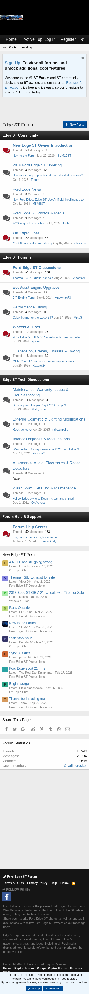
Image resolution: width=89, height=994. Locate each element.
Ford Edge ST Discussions (37, 267)
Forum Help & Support (21, 517)
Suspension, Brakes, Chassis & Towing (46, 351)
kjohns (36, 341)
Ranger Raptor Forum (52, 968)
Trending (26, 47)
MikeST (79, 317)
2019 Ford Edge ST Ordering (37, 165)
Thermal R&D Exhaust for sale (33, 278)
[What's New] (82, 39)
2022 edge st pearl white (29, 223)
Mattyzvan (39, 409)
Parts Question (20, 607)
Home (11, 39)
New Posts (9, 47)
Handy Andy (48, 541)
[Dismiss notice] (82, 58)
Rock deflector (22, 429)
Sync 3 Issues (20, 653)
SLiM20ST (64, 155)
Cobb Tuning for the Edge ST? (33, 317)
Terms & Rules (13, 883)
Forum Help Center (30, 527)
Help (54, 883)
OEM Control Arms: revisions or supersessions (44, 361)
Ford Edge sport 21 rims (27, 668)
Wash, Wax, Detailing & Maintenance (44, 488)
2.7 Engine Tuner (24, 297)
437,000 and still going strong (32, 243)
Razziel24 (39, 365)
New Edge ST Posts (19, 555)
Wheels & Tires (26, 327)
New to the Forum (24, 155)
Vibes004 (79, 278)
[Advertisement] (45, 109)
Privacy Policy (37, 883)
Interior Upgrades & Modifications (41, 439)
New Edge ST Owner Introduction (43, 145)
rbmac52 (38, 453)
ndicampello (60, 429)
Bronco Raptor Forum (18, 968)
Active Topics (35, 39)
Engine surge (19, 684)
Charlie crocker (75, 765)
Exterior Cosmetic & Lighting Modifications (49, 419)
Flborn (35, 179)
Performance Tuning (30, 307)
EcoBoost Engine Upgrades (36, 287)
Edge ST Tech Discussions (25, 380)
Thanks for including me (27, 699)
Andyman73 (63, 297)
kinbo (66, 223)
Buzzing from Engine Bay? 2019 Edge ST (40, 405)
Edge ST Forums (16, 257)
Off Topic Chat (26, 233)
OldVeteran (38, 502)
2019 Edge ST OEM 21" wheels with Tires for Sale (46, 337)
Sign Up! (13, 63)
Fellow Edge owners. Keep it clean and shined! (44, 498)
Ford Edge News (27, 189)
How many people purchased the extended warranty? (48, 175)
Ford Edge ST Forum (21, 876)
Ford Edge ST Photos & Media (38, 213)
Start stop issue (20, 638)
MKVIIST (39, 203)
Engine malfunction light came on (35, 537)
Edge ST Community (20, 135)
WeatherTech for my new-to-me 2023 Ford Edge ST (47, 449)
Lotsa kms (80, 243)
